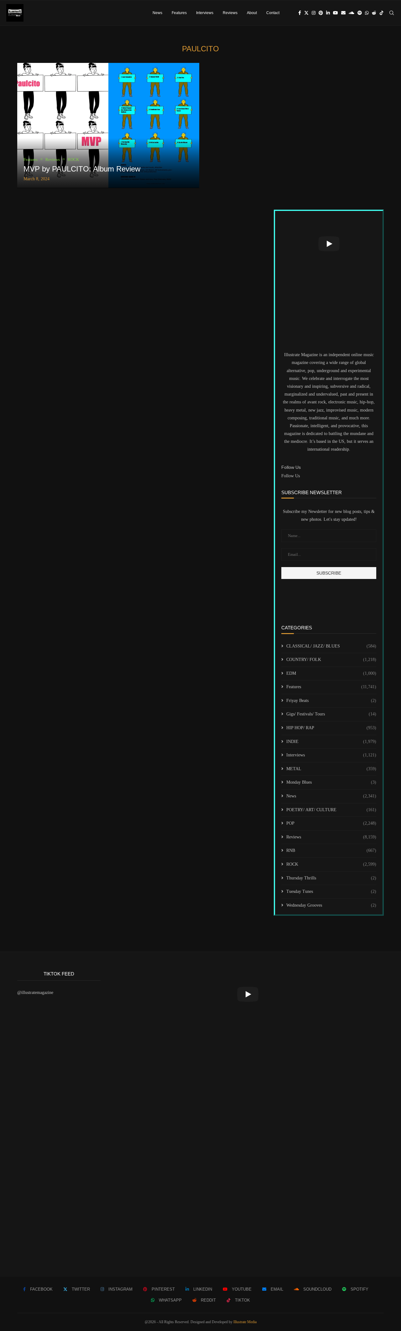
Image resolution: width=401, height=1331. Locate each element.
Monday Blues (331, 782)
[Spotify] (359, 12)
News (157, 13)
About (252, 13)
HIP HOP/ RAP (331, 727)
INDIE (331, 741)
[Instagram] (313, 12)
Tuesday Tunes (331, 891)
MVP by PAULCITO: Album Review (81, 169)
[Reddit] (374, 12)
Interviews (204, 13)
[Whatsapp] (367, 12)
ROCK (331, 864)
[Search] (391, 12)
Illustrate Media (245, 1322)
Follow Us (290, 476)
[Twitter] (306, 12)
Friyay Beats (331, 700)
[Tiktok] (381, 12)
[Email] (343, 12)
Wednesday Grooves (331, 905)
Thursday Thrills (331, 878)
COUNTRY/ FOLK (331, 659)
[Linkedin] (328, 12)
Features (179, 13)
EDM (331, 673)
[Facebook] (299, 12)
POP (331, 823)
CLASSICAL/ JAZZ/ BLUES (331, 646)
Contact (272, 13)
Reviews (230, 13)
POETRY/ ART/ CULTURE (331, 809)
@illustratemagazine (35, 992)
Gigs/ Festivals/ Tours (331, 714)
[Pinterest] (321, 12)
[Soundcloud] (351, 12)
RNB (331, 850)
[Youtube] (335, 12)
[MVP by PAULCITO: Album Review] (108, 125)
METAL (331, 768)
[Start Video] (328, 243)
